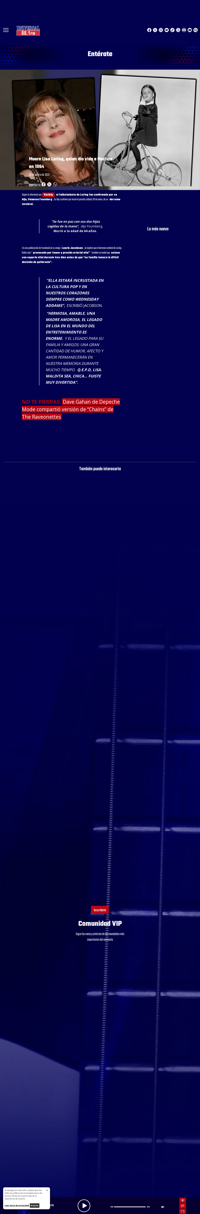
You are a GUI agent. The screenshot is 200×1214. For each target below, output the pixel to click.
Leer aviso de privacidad (17, 1205)
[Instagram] (161, 30)
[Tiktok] (172, 30)
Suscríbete (100, 910)
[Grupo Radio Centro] (178, 30)
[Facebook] (149, 30)
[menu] (6, 31)
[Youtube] (167, 30)
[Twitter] (155, 30)
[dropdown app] (184, 30)
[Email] (190, 30)
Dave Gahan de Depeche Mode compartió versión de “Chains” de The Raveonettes (71, 409)
